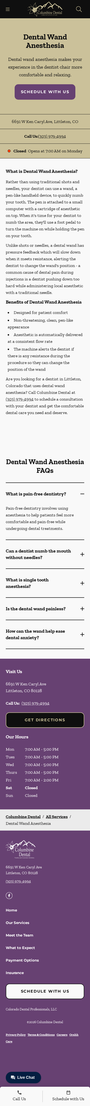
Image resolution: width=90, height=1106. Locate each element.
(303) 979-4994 (52, 136)
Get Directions (45, 720)
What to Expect (20, 947)
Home (11, 910)
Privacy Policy (16, 1034)
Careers (62, 1034)
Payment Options (22, 960)
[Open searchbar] (79, 9)
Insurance (15, 972)
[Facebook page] (9, 895)
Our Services (17, 922)
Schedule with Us (45, 92)
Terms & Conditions (41, 1034)
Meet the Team (19, 935)
